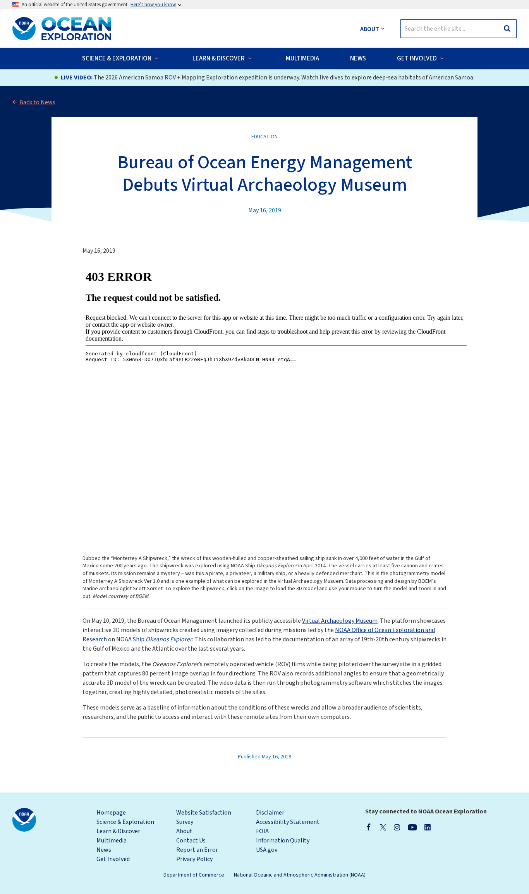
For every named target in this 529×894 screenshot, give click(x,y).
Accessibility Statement (287, 822)
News (103, 850)
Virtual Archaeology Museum (340, 621)
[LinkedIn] (427, 826)
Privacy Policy (194, 859)
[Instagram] (397, 826)
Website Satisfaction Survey (203, 817)
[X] (383, 826)
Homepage (111, 812)
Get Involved (113, 859)
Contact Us (191, 840)
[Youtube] (412, 826)
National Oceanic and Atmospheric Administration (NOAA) (300, 875)
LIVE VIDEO (76, 77)
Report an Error (197, 850)
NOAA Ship (154, 639)
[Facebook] (368, 826)
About (184, 831)
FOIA (262, 831)
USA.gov (266, 850)
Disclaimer (270, 812)
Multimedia (111, 840)
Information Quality (282, 840)
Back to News (37, 102)
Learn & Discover (118, 831)
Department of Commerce (193, 875)
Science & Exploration (125, 822)
